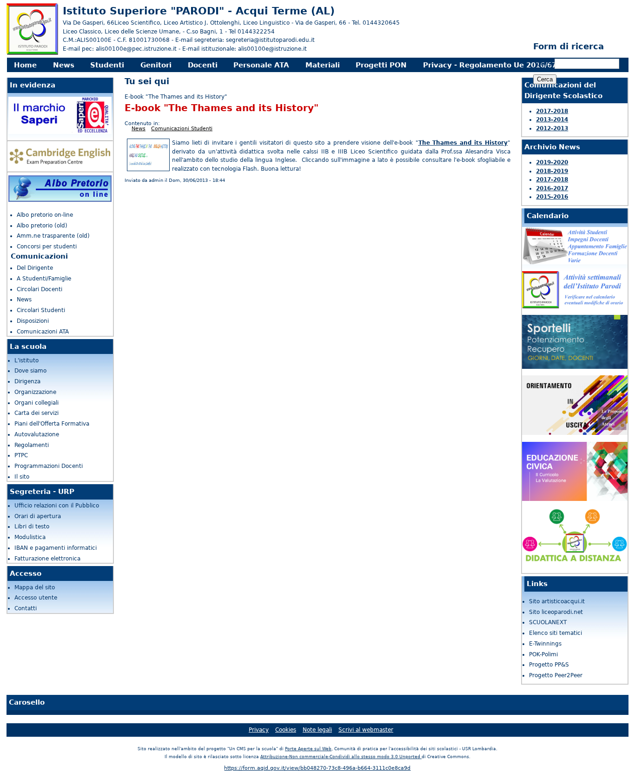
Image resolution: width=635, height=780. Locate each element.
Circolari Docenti (39, 289)
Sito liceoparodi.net (556, 612)
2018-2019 (552, 171)
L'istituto (26, 360)
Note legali (317, 730)
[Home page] (32, 53)
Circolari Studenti (41, 310)
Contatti (25, 608)
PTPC (21, 455)
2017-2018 (552, 111)
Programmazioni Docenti (48, 466)
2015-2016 (552, 196)
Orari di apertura (37, 516)
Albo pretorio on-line (45, 215)
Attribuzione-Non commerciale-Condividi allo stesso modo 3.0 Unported (341, 756)
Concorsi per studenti (47, 246)
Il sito (21, 476)
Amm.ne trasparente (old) (53, 236)
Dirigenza (27, 381)
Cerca (546, 64)
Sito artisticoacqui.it (557, 601)
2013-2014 (552, 119)
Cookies (285, 730)
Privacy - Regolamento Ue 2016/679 (492, 65)
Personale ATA (261, 65)
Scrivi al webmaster (365, 730)
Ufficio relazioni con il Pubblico (56, 505)
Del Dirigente (35, 268)
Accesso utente (35, 597)
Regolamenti (31, 445)
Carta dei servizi (36, 413)
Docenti (203, 65)
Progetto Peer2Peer (555, 675)
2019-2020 (552, 162)
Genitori (156, 65)
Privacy (259, 730)
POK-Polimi (543, 654)
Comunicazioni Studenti (181, 129)
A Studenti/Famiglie (44, 278)
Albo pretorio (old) (42, 225)
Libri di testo (31, 526)
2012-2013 (552, 128)
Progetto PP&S (549, 664)
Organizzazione (35, 392)
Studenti (107, 65)
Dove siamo (30, 370)
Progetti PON (381, 65)
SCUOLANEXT (548, 622)
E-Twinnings (545, 643)
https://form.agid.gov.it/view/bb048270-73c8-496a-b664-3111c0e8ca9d (317, 768)
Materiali (322, 65)
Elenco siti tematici (555, 633)
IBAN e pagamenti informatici (55, 548)
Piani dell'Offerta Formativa (51, 423)
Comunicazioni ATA (43, 331)
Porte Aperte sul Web (308, 749)
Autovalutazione (36, 434)
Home (25, 65)
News (63, 65)
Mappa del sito (34, 587)
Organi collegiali (36, 403)
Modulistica (30, 537)
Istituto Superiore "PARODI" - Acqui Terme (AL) (199, 11)
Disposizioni (33, 321)
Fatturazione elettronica (47, 558)
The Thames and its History (463, 143)
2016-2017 (552, 188)
